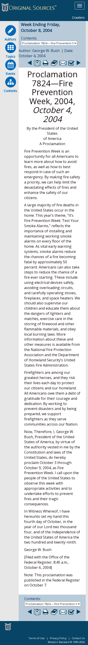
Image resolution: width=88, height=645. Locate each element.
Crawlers (78, 17)
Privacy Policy (58, 638)
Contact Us (78, 638)
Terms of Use (36, 638)
